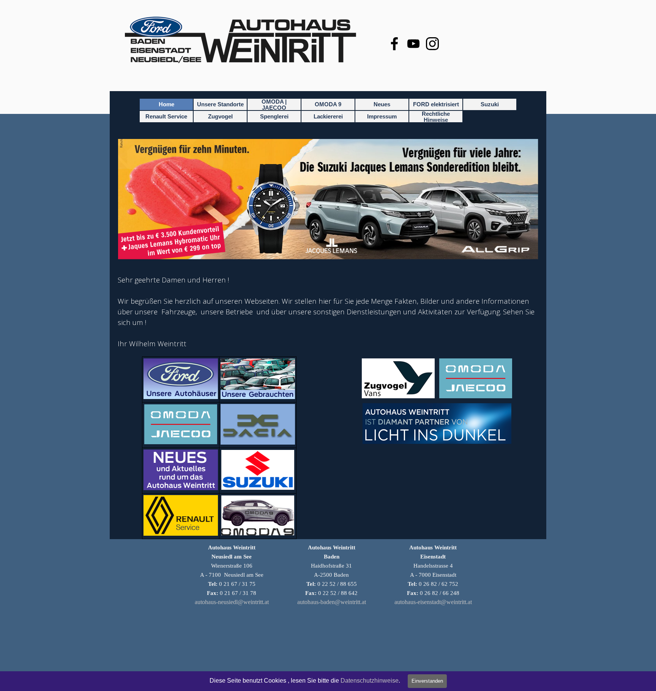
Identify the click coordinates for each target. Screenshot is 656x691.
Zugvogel (220, 117)
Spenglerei (274, 117)
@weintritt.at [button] (253, 602)
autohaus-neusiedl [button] (216, 602)
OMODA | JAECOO (274, 105)
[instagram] (432, 43)
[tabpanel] (328, 312)
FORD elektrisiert (436, 104)
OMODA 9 (328, 104)
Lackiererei (328, 117)
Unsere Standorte (220, 104)
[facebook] (394, 43)
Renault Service (166, 117)
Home (166, 104)
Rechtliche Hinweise (436, 117)
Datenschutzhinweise (370, 680)
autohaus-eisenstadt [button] (417, 602)
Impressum (382, 117)
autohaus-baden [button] (316, 602)
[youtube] (413, 43)
